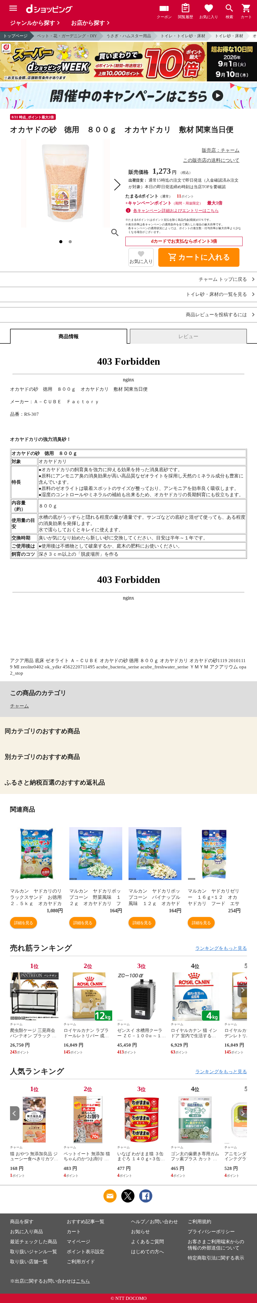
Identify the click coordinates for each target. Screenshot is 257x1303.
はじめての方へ (147, 1251)
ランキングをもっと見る (221, 948)
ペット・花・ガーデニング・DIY (67, 35)
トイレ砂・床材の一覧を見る (216, 294)
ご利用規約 (199, 1221)
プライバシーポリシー (211, 1231)
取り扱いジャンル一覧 (33, 1251)
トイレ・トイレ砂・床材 (182, 35)
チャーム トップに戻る (223, 279)
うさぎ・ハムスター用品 (128, 35)
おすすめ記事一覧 (85, 1221)
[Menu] (13, 8)
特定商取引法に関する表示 (216, 1257)
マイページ (78, 1241)
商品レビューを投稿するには (216, 314)
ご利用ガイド (81, 1261)
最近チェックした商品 (33, 1241)
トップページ (15, 35)
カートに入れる (199, 257)
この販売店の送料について (211, 160)
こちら (83, 1281)
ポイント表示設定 (85, 1251)
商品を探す (22, 1221)
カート (74, 1231)
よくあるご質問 (147, 1241)
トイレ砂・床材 (229, 35)
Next (242, 990)
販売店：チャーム (220, 150)
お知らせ (140, 1231)
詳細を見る (23, 922)
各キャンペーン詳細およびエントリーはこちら (176, 210)
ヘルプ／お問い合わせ (154, 1221)
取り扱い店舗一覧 (29, 1261)
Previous (14, 990)
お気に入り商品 (26, 1231)
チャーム (19, 705)
